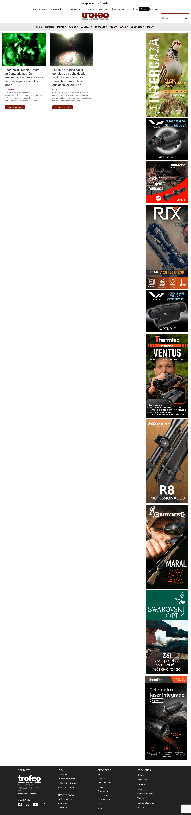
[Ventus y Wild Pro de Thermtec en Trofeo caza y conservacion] (167, 375)
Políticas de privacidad (68, 783)
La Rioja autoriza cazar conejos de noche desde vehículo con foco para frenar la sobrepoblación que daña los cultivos (68, 77)
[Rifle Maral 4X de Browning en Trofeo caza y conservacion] (167, 546)
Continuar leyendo (14, 107)
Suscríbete (136, 27)
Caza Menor (103, 795)
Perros (60, 27)
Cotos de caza (104, 804)
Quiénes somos (65, 799)
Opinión (140, 775)
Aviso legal (62, 774)
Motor (100, 808)
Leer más (153, 9)
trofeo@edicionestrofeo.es (28, 794)
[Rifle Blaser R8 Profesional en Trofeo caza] (167, 461)
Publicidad (62, 803)
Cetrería (141, 784)
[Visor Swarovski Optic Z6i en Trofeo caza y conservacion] (167, 632)
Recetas (141, 807)
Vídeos (140, 798)
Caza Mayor (103, 791)
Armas (72, 27)
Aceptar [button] (144, 9)
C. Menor (100, 27)
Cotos (123, 27)
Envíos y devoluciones (67, 779)
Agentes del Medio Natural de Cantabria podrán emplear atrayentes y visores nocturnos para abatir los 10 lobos (23, 77)
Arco (112, 27)
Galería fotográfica (145, 803)
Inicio (39, 27)
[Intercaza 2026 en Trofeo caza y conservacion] (167, 74)
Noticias (49, 27)
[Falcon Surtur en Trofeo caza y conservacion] (167, 311)
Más (149, 27)
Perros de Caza (104, 783)
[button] (66, 27)
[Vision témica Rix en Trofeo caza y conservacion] (167, 246)
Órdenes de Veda (145, 793)
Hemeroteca (142, 780)
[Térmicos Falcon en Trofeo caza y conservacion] (167, 138)
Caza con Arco (104, 799)
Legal (139, 789)
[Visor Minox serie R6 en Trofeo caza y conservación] (167, 182)
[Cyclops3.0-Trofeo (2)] (166, 717)
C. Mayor (85, 27)
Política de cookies (66, 787)
